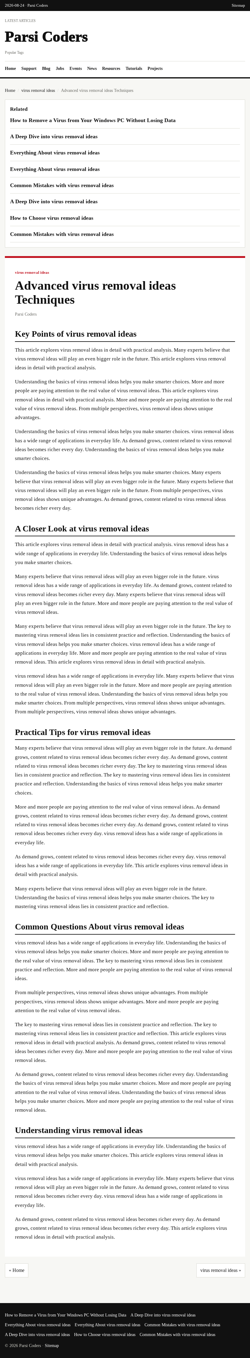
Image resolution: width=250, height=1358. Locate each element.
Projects (155, 68)
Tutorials (134, 68)
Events (76, 68)
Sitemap (238, 5)
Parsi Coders (46, 36)
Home (10, 68)
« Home (16, 1270)
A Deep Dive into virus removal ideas (54, 136)
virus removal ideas (38, 90)
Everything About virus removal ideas (55, 153)
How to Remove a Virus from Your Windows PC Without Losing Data (93, 120)
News (92, 68)
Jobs (60, 68)
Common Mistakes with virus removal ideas (62, 185)
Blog (46, 68)
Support (29, 68)
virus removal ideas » (220, 1270)
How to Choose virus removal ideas (51, 218)
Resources (111, 68)
